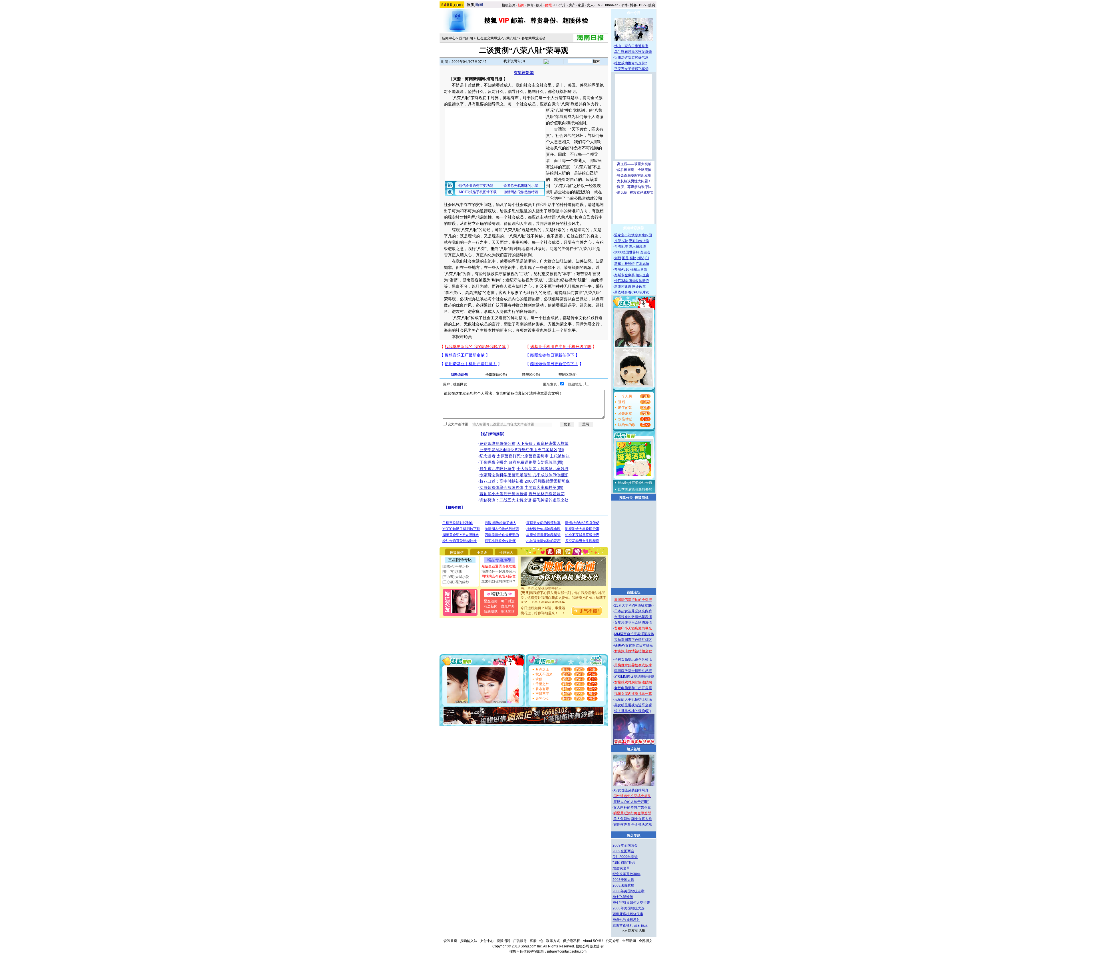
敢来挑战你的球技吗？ (498, 581)
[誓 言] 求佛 (452, 572)
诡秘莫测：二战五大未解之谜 (505, 500)
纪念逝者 (487, 456)
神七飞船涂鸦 (623, 897)
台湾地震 (621, 247)
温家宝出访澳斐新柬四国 (633, 235)
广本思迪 (642, 264)
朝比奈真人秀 (641, 819)
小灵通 (482, 553)
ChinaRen (610, 5)
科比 (633, 258)
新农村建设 (622, 287)
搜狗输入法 (468, 941)
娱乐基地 (633, 749)
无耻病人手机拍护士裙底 (633, 699)
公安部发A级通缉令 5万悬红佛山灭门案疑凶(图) (522, 449)
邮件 (624, 5)
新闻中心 (449, 38)
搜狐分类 (626, 498)
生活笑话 (508, 611)
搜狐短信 (457, 553)
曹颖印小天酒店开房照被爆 (503, 493)
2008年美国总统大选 (628, 908)
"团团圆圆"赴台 (624, 863)
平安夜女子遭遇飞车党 (631, 69)
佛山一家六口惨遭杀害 (631, 46)
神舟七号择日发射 (626, 920)
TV (598, 5)
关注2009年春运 (625, 857)
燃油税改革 (621, 868)
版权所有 (597, 946)
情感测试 (490, 611)
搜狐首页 (508, 5)
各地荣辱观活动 (533, 38)
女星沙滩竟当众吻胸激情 (633, 623)
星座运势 (490, 601)
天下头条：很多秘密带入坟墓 (543, 443)
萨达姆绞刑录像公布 (497, 443)
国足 (625, 258)
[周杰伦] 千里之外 (455, 567)
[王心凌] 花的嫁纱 (455, 582)
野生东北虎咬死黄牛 (497, 468)
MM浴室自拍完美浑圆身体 (634, 634)
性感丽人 (506, 553)
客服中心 (536, 941)
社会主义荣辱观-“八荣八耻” (497, 38)
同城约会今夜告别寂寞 (498, 576)
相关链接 (454, 507)
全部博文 (645, 941)
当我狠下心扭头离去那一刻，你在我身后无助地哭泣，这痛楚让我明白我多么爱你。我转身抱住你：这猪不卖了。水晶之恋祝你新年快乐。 (563, 588)
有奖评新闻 (524, 72)
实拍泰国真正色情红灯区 (633, 640)
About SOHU (593, 941)
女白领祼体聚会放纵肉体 (501, 487)
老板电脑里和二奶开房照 (633, 688)
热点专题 (633, 835)
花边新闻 (490, 606)
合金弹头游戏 (641, 825)
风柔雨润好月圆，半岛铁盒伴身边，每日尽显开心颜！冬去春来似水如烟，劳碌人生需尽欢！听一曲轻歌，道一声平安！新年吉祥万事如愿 (563, 602)
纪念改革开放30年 (626, 874)
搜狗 (652, 5)
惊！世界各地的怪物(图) (632, 711)
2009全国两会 (623, 851)
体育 (530, 5)
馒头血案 (642, 275)
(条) (496, 375)
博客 (633, 5)
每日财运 (508, 601)
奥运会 (645, 252)
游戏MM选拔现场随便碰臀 (634, 677)
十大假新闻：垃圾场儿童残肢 (543, 468)
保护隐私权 (571, 941)
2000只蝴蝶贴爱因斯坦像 (547, 481)
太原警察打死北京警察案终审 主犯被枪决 (533, 456)
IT (555, 5)
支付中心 (487, 941)
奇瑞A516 (621, 269)
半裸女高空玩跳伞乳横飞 (633, 659)
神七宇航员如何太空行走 (631, 903)
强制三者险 (638, 269)
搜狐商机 (641, 498)
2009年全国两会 (625, 845)
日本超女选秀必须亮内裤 (633, 611)
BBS (642, 5)
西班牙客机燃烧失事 (628, 914)
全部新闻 (629, 941)
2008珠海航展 (623, 885)
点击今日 (633, 13)
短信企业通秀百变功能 (498, 566)
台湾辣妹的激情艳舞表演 (633, 617)
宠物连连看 (621, 825)
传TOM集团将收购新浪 (631, 281)
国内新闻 (466, 38)
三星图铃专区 (460, 559)
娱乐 (539, 5)
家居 (581, 5)
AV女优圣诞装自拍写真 (630, 790)
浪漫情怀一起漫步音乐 (498, 571)
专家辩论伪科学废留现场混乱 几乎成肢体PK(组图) (524, 475)
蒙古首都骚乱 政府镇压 (630, 925)
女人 (590, 5)
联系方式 (553, 941)
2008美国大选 (623, 880)
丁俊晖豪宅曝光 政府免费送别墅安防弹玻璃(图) (521, 462)
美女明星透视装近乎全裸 (633, 705)
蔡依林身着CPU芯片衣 (631, 292)
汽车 (562, 5)
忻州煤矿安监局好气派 (631, 57)
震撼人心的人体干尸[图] (631, 802)
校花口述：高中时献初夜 (501, 481)
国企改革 (639, 287)
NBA (640, 258)
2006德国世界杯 (626, 252)
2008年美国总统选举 (628, 891)
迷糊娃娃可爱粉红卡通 (635, 483)
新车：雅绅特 (624, 264)
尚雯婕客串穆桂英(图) (544, 487)
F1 (647, 258)
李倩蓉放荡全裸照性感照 (633, 671)
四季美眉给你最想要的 (635, 489)
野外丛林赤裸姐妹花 (547, 493)
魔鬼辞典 (508, 606)
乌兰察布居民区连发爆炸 (633, 52)
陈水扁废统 (637, 247)
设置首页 (450, 941)
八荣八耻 (621, 241)
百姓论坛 (633, 592)
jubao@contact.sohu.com (567, 951)
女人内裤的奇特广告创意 (632, 807)
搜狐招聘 (503, 941)
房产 (572, 5)
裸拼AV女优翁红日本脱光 (633, 645)
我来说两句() (514, 61)
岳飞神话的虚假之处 (551, 500)
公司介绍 (612, 941)
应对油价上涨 (639, 241)
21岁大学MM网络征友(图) (634, 605)
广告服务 (520, 941)
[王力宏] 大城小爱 (455, 577)
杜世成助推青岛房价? (630, 63)
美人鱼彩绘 (621, 819)
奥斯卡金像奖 (624, 275)
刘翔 (617, 258)
